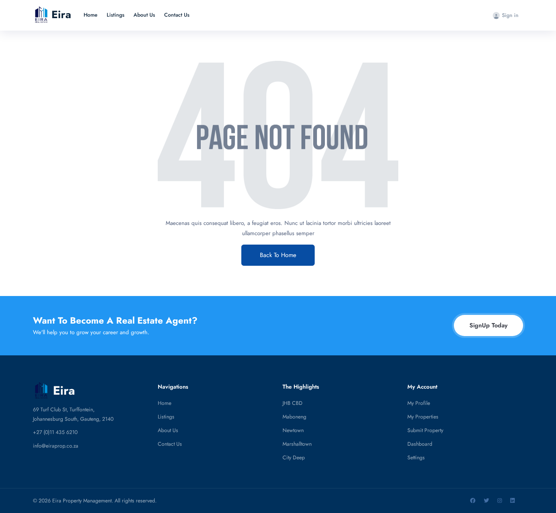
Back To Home (278, 255)
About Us (144, 15)
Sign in (510, 15)
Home (91, 15)
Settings (416, 457)
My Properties (422, 416)
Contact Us (176, 15)
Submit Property (425, 430)
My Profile (418, 403)
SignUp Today (488, 325)
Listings (115, 15)
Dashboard (419, 444)
